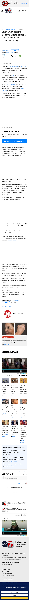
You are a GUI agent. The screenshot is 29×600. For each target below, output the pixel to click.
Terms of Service (6, 553)
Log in (20, 471)
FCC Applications (21, 557)
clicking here (14, 461)
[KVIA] (10, 10)
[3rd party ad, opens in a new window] (14, 335)
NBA (12, 75)
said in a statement (11, 84)
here (12, 466)
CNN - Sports (16, 300)
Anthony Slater (12, 240)
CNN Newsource (6, 50)
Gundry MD (6, 344)
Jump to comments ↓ (7, 306)
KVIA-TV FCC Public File (9, 557)
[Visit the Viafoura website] (24, 515)
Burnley (4, 226)
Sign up (24, 471)
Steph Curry (24, 66)
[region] (14, 493)
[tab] (6, 484)
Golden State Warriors (13, 66)
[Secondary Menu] (4, 10)
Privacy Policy (15, 553)
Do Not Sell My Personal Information (11, 559)
